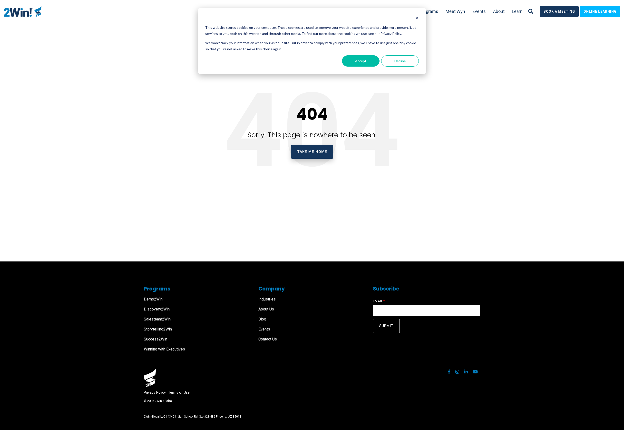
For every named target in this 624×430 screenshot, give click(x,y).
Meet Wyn (455, 11)
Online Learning (600, 11)
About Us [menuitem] (266, 309)
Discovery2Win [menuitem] (157, 309)
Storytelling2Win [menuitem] (158, 329)
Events (479, 11)
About (499, 11)
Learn (517, 11)
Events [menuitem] (264, 329)
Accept (360, 61)
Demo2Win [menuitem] (153, 299)
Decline (400, 61)
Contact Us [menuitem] (267, 339)
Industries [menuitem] (267, 299)
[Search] (530, 11)
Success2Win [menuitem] (155, 339)
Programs (428, 11)
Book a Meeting (559, 11)
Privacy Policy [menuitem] (155, 392)
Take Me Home (312, 152)
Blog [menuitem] (262, 319)
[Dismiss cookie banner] (417, 18)
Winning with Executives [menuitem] (164, 349)
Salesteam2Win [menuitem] (157, 319)
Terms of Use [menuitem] (179, 392)
